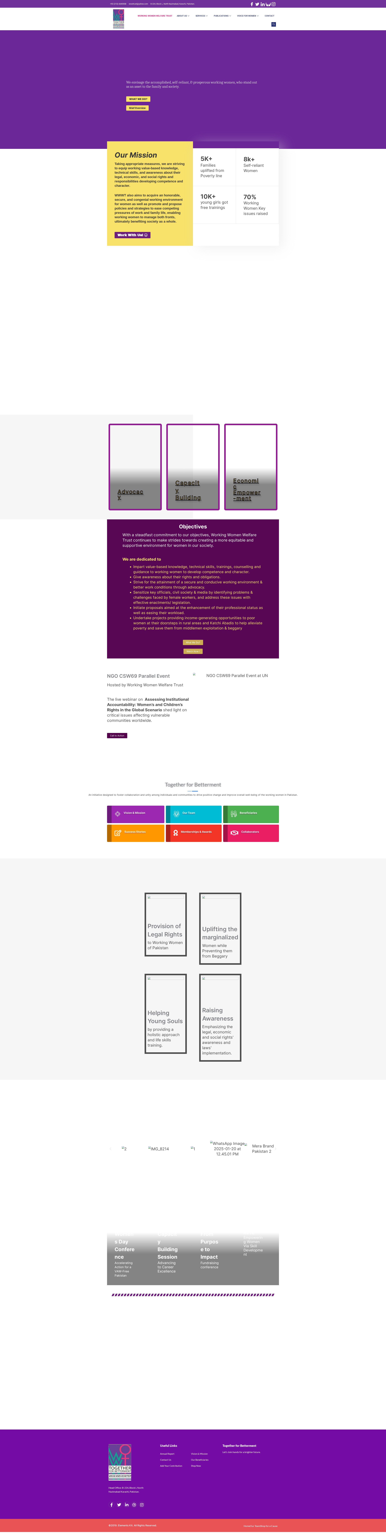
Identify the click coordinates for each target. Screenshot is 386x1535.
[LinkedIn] (262, 4)
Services (200, 16)
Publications (221, 16)
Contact (269, 16)
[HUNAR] (268, 4)
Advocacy (130, 494)
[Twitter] (257, 4)
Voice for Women (246, 16)
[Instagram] (273, 4)
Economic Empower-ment (247, 489)
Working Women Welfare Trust (155, 16)
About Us (182, 16)
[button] (273, 24)
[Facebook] (252, 4)
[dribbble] (134, 1505)
